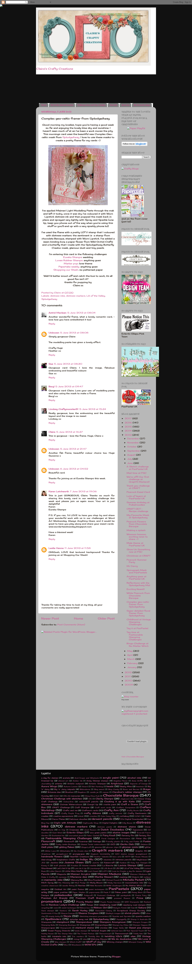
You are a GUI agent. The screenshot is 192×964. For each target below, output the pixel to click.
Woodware (76, 945)
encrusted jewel (76, 835)
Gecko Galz (127, 844)
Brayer (147, 789)
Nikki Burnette (96, 886)
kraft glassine (60, 865)
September (134, 451)
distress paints (104, 827)
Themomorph (105, 934)
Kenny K (45, 865)
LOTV (105, 871)
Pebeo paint (121, 892)
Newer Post (50, 618)
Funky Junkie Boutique (66, 844)
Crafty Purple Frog (70, 813)
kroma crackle (89, 865)
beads (110, 786)
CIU (90, 799)
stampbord (62, 922)
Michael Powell (112, 880)
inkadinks (108, 860)
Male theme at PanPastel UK (136, 544)
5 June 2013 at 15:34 (92, 409)
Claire (52, 432)
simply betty (54, 916)
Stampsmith (65, 928)
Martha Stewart (104, 877)
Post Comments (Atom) (71, 624)
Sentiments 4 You (49, 913)
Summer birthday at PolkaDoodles (138, 503)
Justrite (95, 863)
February (132, 663)
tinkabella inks (59, 936)
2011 (128, 676)
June (130, 463)
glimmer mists (130, 847)
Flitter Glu (141, 838)
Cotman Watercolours (71, 804)
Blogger (116, 956)
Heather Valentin (101, 857)
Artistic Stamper (97, 783)
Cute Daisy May (108, 816)
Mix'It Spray (47, 883)
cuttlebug (124, 816)
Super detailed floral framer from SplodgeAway (138, 613)
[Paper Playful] (136, 128)
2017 (128, 418)
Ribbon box (85, 908)
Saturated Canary (103, 911)
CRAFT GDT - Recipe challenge (137, 510)
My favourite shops (142, 105)
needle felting (68, 886)
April (130, 655)
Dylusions (138, 830)
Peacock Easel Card (138, 492)
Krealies (74, 865)
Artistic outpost (75, 783)
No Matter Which (134, 885)
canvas (105, 792)
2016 (129, 422)
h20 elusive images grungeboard (131, 854)
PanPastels (119, 889)
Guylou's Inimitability (100, 854)
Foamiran (83, 841)
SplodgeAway (70, 137)
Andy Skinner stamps (97, 781)
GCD (113, 844)
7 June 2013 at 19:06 (83, 491)
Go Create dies (81, 851)
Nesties (82, 885)
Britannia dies (54, 792)
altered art (63, 781)
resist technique (69, 908)
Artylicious (117, 783)
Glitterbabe (65, 851)
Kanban (123, 863)
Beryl (51, 386)
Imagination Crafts (66, 859)
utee (133, 936)
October (132, 446)
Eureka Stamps (72, 257)
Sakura (142, 907)
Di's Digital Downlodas (131, 819)
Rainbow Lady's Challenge (64, 905)
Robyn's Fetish (120, 908)
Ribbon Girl (100, 907)
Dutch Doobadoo (112, 829)
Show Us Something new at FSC (138, 550)
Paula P (107, 892)
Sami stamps (47, 911)
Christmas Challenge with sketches (61, 798)
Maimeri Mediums (109, 873)
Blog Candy (113, 789)
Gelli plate (47, 847)
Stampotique (101, 925)
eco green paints (98, 832)
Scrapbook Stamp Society (131, 910)
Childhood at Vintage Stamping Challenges (139, 621)
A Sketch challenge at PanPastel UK (138, 467)
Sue (51, 364)
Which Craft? (76, 942)
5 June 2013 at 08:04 (81, 313)
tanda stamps (81, 931)
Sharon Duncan (68, 913)
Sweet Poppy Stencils (59, 931)
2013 (128, 435)
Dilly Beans (127, 823)
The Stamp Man (65, 934)
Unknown (54, 332)
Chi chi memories (71, 796)
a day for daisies (49, 778)
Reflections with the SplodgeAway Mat (138, 584)
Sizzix (67, 916)
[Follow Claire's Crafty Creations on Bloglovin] (134, 145)
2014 (128, 431)
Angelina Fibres (120, 781)
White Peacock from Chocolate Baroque (138, 595)
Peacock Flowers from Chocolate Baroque (137, 524)
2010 (129, 680)
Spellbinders (53, 919)
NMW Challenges (114, 886)
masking (123, 877)
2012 (128, 672)
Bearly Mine (126, 786)
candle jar (94, 792)
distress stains (127, 826)
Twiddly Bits (94, 936)
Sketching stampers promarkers (94, 916)
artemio (58, 783)
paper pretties (61, 892)
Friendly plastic (113, 841)
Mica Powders (95, 880)
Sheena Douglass (88, 913)
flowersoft (69, 841)
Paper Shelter (78, 892)
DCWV (138, 816)
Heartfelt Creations (79, 856)
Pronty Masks (84, 902)
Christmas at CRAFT (138, 556)
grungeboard (62, 854)
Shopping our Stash (65, 269)
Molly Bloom (96, 883)
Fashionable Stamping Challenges (69, 838)
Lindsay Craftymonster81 (63, 409)
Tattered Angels (98, 931)
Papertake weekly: (69, 266)
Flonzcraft (48, 841)
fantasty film (128, 835)
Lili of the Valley (96, 296)
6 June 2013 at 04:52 (74, 469)
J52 (43, 863)
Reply (52, 323)
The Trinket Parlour (85, 934)
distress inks (57, 296)
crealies (45, 816)
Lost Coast (93, 871)
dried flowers (90, 830)
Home (43, 105)
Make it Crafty (48, 877)
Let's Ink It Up (63, 868)
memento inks (53, 879)
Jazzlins (54, 862)
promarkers (51, 901)
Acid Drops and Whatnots (87, 778)
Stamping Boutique (67, 925)
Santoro (63, 911)
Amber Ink (77, 781)
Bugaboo (82, 792)
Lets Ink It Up (80, 868)
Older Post (106, 618)
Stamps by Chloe (120, 925)
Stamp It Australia (139, 919)
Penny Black (137, 892)
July (130, 459)
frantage (97, 841)
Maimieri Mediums (138, 874)
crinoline (93, 816)
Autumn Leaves (71, 786)
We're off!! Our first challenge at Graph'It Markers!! (138, 479)
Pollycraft (88, 895)
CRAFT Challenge (61, 807)
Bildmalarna (85, 789)
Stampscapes (48, 928)
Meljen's (135, 877)
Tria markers (78, 936)
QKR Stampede (131, 902)
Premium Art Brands (54, 898)
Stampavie (46, 922)
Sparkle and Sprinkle (121, 916)
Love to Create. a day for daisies (127, 871)
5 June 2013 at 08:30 (68, 364)
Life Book (108, 868)
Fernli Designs (108, 838)
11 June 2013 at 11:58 (77, 548)
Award (85, 786)
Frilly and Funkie (131, 841)
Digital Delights (110, 823)
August (131, 455)
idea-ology (46, 859)
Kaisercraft (109, 862)
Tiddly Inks (138, 934)
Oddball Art (60, 889)
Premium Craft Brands (90, 898)
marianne (62, 877)
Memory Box (77, 880)
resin (56, 908)
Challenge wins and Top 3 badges (91, 105)
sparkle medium (143, 916)
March (131, 659)
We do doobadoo (121, 939)
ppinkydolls (126, 895)
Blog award (99, 789)
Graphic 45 (141, 851)
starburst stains (84, 928)
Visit (133, 757)
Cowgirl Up (92, 804)
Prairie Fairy (141, 895)
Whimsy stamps (115, 942)
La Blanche (107, 865)
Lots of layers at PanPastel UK (136, 497)
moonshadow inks (134, 883)
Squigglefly (121, 919)
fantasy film (145, 835)
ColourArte (68, 802)
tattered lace (117, 931)
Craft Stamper (82, 807)
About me (125, 105)
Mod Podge (80, 883)
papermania (94, 892)
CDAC (56, 796)
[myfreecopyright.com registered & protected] (136, 714)
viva (85, 939)
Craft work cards (103, 807)
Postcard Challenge (106, 895)
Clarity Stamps (104, 798)
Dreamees (74, 830)
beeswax (140, 786)
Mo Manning (64, 883)
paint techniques (96, 889)
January (132, 667)
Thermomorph (122, 933)
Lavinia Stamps (127, 865)
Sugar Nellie (118, 928)
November (133, 442)
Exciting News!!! (136, 589)
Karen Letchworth (59, 491)
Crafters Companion (125, 807)
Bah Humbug (97, 786)
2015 (129, 426)
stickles (104, 928)
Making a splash (136, 530)
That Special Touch (135, 931)
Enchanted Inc (58, 835)
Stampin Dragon (140, 922)
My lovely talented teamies (62, 105)
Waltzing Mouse (99, 939)
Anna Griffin (137, 781)
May (130, 651)
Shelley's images (113, 913)
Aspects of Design (139, 784)
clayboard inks (127, 799)
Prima (139, 898)
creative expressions (63, 816)
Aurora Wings (49, 786)
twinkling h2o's (113, 936)
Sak (133, 908)
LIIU (118, 868)
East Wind (57, 833)
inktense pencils (124, 859)
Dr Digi (61, 830)
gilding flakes (66, 847)
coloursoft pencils (88, 801)
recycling (45, 908)
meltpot (147, 877)
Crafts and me (70, 810)
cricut (81, 816)
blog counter (125, 699)
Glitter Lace (50, 851)
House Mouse (141, 857)
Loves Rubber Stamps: (69, 260)
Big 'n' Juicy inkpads (64, 789)
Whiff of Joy (93, 942)
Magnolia (61, 874)
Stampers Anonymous (113, 922)
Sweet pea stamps (140, 928)
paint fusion (78, 889)
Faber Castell (93, 835)
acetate (66, 778)
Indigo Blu (86, 859)
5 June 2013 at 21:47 (73, 449)
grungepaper (79, 854)
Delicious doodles (78, 819)
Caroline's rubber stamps (127, 792)
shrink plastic (132, 913)
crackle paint (109, 804)
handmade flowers (52, 856)
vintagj (76, 939)
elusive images (121, 832)
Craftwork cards (90, 810)
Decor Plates (58, 819)
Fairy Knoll (109, 835)
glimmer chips (112, 847)
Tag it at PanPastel (137, 628)
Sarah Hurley (80, 910)
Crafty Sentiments (137, 813)
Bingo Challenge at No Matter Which (137, 644)
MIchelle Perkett (133, 879)
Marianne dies (78, 877)
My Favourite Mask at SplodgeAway (138, 516)
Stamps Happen (140, 925)
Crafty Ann (111, 810)
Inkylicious (141, 859)
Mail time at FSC (136, 473)
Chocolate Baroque (121, 795)
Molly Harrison (114, 883)
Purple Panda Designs (110, 902)
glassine (98, 847)
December (133, 438)
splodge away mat (79, 919)
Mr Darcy (132, 566)
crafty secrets (115, 813)
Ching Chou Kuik (92, 796)
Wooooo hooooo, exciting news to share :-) (137, 536)
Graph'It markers (107, 850)
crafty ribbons (92, 813)
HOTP (127, 857)
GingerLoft (86, 847)
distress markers (75, 296)
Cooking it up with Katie (119, 801)
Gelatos (144, 844)
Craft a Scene (129, 804)
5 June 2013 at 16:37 (69, 432)
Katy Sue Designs (139, 863)
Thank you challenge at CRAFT (138, 487)
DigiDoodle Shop (91, 823)
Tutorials (113, 105)
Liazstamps (95, 868)
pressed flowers (122, 898)
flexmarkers (125, 838)
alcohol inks (134, 778)
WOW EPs (90, 944)
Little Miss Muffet (74, 871)
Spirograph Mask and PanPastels (137, 571)
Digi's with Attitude (65, 823)
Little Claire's (55, 871)
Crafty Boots (133, 810)
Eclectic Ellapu (75, 832)
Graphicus (46, 854)
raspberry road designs (134, 905)
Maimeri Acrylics (80, 874)
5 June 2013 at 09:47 (69, 386)
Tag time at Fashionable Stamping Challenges (135, 636)
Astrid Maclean (57, 313)
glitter (148, 847)
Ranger (90, 905)
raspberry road (107, 905)
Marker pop (71, 263)
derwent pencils (102, 818)
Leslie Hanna (56, 548)
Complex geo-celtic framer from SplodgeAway (138, 604)
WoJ (66, 945)
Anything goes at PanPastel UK (136, 577)
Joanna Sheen (74, 862)
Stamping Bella (48, 925)
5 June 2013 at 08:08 (74, 332)
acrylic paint (111, 777)
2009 (129, 684)
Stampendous (84, 922)
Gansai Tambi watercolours (93, 844)
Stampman (85, 925)
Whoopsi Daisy (135, 942)
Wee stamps (60, 942)
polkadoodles (63, 895)
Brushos (69, 792)
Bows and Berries (131, 789)
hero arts (116, 857)
